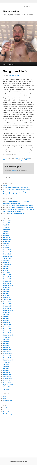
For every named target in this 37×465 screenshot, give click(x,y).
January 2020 (7, 260)
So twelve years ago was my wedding (14, 192)
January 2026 (7, 221)
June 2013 (6, 366)
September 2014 (8, 335)
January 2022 (7, 250)
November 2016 (7, 281)
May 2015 (5, 318)
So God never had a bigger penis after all (15, 187)
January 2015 (7, 327)
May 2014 (5, 343)
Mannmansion (11, 11)
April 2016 (6, 295)
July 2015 (6, 314)
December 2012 (7, 379)
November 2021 (7, 252)
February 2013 (7, 374)
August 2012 (6, 387)
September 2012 (8, 385)
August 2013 (6, 362)
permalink (24, 160)
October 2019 (7, 264)
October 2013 (7, 358)
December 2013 (7, 354)
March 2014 (6, 347)
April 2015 (6, 320)
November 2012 (7, 381)
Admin (11, 160)
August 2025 (6, 223)
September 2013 (8, 360)
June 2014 (6, 341)
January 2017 (7, 277)
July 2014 (6, 339)
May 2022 (5, 246)
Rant (4, 398)
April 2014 (6, 345)
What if (5, 185)
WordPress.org (7, 414)
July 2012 (6, 389)
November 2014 (7, 331)
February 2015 (7, 325)
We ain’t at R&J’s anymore (16, 213)
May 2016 (5, 293)
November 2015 (7, 306)
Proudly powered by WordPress (18, 461)
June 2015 (6, 316)
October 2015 (7, 308)
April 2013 (6, 370)
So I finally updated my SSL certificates (21, 205)
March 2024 (6, 237)
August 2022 (6, 241)
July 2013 (6, 364)
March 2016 (6, 298)
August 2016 (6, 287)
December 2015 (7, 304)
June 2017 (6, 266)
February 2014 (7, 349)
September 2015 (8, 310)
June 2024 (6, 231)
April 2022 (6, 248)
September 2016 (8, 285)
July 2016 (6, 289)
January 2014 (7, 352)
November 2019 (7, 262)
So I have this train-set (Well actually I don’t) (16, 190)
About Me (12, 64)
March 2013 (6, 372)
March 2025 (6, 229)
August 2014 (6, 337)
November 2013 (7, 356)
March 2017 (6, 273)
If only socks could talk (10, 194)
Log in (5, 408)
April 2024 (6, 235)
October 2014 (7, 333)
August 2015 (6, 312)
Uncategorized (7, 400)
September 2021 (8, 256)
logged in (14, 170)
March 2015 (6, 323)
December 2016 (7, 279)
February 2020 (7, 258)
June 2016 (6, 291)
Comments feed (7, 412)
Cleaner (28, 158)
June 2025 (6, 225)
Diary (17, 158)
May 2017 (5, 268)
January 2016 (7, 302)
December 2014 (7, 329)
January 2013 (7, 376)
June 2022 (6, 244)
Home (5, 64)
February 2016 (7, 300)
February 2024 (7, 239)
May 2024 (5, 233)
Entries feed (6, 410)
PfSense (5, 160)
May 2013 (5, 368)
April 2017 (6, 270)
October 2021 (7, 254)
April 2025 (6, 227)
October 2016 (7, 283)
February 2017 (7, 275)
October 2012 (7, 383)
